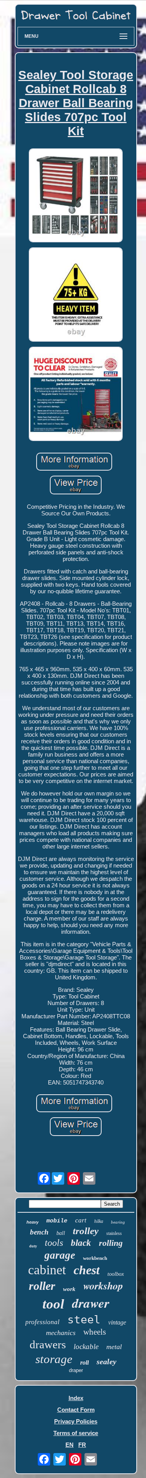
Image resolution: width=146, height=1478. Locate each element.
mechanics (61, 1333)
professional (42, 1322)
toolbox (115, 1274)
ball (60, 1233)
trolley (86, 1231)
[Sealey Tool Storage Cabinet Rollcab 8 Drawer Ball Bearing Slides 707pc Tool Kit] (76, 196)
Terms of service (75, 1433)
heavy (32, 1222)
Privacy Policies (75, 1421)
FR (82, 1444)
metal (114, 1347)
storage (53, 1359)
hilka (98, 1221)
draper (76, 1370)
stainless (114, 1233)
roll (84, 1362)
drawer (90, 1303)
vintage (117, 1322)
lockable (86, 1346)
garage (59, 1255)
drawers (48, 1344)
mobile (56, 1221)
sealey (106, 1361)
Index (76, 1398)
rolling (111, 1243)
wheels (94, 1332)
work (69, 1289)
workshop (103, 1286)
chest (87, 1270)
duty (33, 1246)
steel (83, 1319)
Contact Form (76, 1409)
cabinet (47, 1270)
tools (54, 1243)
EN (69, 1444)
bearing (118, 1222)
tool (53, 1304)
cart (80, 1220)
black (81, 1243)
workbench (95, 1258)
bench (39, 1232)
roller (42, 1285)
